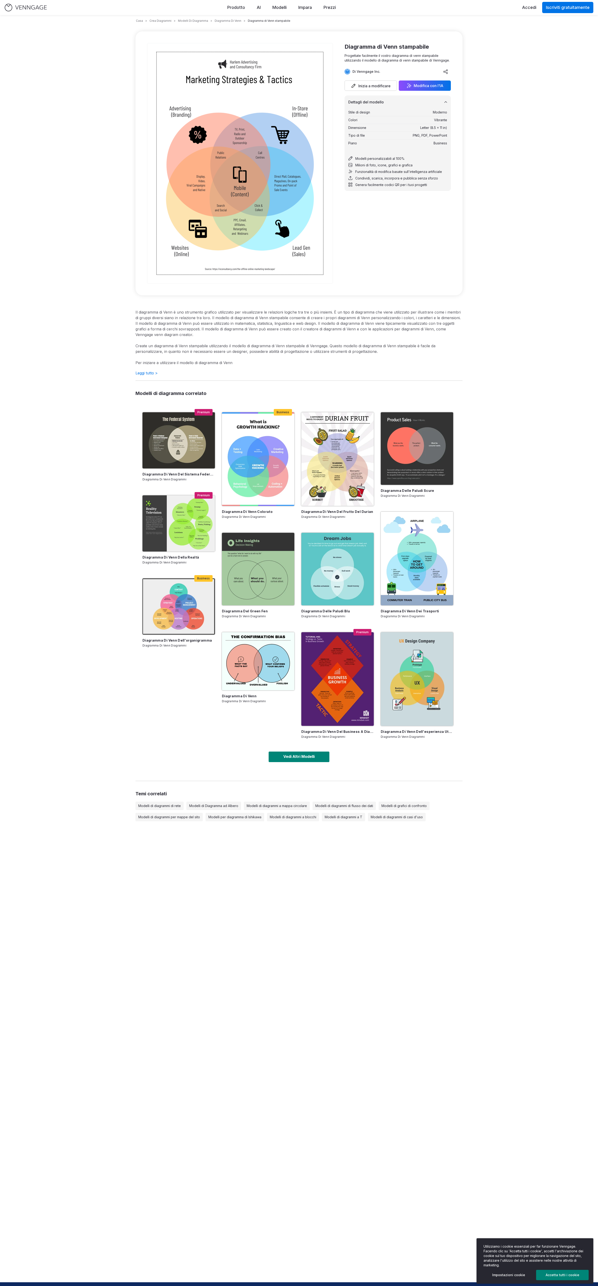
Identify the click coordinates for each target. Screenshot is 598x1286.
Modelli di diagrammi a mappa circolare (277, 806)
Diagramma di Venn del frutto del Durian (337, 512)
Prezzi (330, 7)
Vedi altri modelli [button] (299, 756)
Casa (139, 20)
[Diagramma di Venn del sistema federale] (178, 440)
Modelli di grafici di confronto (404, 806)
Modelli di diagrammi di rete (159, 806)
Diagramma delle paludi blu (325, 611)
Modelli (279, 7)
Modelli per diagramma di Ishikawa (234, 817)
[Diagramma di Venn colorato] (258, 459)
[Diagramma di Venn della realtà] (178, 523)
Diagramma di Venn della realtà (170, 557)
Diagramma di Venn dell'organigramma (177, 640)
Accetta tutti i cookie (562, 1275)
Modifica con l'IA (428, 85)
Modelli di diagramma (193, 20)
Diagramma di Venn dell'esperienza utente (417, 732)
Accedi (529, 7)
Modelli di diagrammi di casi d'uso (397, 817)
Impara (305, 7)
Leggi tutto (146, 373)
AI (259, 7)
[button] (371, 85)
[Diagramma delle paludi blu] (337, 569)
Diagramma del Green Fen (245, 611)
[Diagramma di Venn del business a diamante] (337, 679)
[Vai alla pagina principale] (26, 7)
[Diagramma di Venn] (258, 661)
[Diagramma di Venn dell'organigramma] (178, 606)
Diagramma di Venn (239, 696)
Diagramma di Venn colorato (247, 512)
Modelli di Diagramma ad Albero (213, 806)
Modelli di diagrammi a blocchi (293, 817)
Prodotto (236, 7)
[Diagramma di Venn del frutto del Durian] (337, 459)
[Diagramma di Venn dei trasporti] (417, 558)
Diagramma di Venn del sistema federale (178, 474)
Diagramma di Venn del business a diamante (337, 732)
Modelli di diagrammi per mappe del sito (169, 817)
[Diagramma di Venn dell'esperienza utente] (417, 679)
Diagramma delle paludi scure (407, 491)
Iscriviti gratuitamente (568, 7)
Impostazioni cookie (508, 1275)
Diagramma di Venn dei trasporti (410, 611)
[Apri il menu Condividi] (446, 71)
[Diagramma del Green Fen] (258, 569)
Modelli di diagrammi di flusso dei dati (344, 806)
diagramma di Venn (228, 20)
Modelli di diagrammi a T (343, 817)
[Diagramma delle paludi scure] (417, 448)
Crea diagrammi (160, 20)
